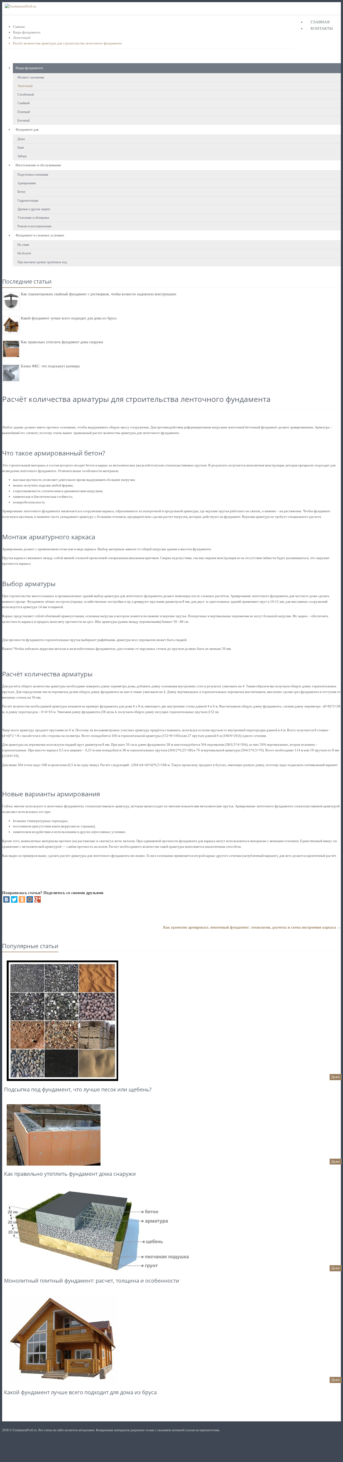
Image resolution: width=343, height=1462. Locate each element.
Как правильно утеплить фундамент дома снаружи (62, 342)
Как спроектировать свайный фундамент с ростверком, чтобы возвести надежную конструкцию (98, 294)
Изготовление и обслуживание (38, 165)
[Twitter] (14, 899)
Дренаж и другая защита (33, 209)
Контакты (322, 28)
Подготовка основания (32, 174)
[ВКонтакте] (6, 899)
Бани (20, 147)
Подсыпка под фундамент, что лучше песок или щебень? (78, 1089)
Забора (22, 156)
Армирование (26, 183)
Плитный (23, 112)
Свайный (23, 103)
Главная (320, 22)
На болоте (24, 253)
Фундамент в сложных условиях (40, 235)
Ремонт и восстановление (34, 226)
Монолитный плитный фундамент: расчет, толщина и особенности (91, 1280)
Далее (335, 1077)
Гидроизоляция (27, 200)
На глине (23, 245)
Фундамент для (27, 129)
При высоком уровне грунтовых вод (42, 262)
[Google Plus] (37, 899)
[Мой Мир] (30, 899)
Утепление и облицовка (33, 218)
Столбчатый (25, 94)
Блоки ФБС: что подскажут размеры (50, 366)
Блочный (23, 120)
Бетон (21, 192)
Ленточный (21, 38)
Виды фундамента (26, 32)
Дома (21, 139)
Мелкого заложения (30, 77)
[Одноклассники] (22, 899)
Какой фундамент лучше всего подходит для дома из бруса (68, 318)
